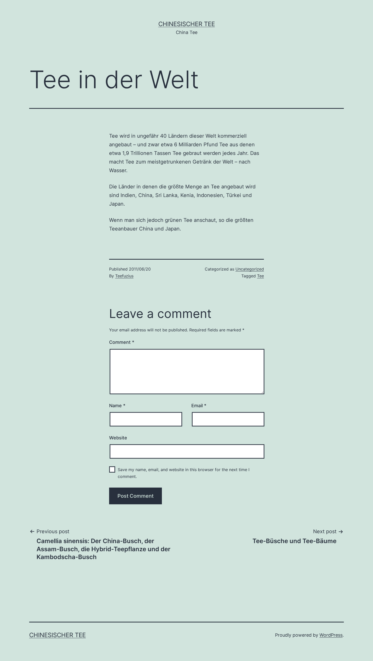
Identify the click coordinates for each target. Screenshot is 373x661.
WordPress (331, 635)
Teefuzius (124, 275)
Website (118, 437)
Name (117, 405)
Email (198, 405)
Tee (260, 275)
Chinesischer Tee (186, 24)
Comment (121, 342)
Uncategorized (249, 269)
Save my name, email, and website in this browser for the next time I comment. (183, 473)
